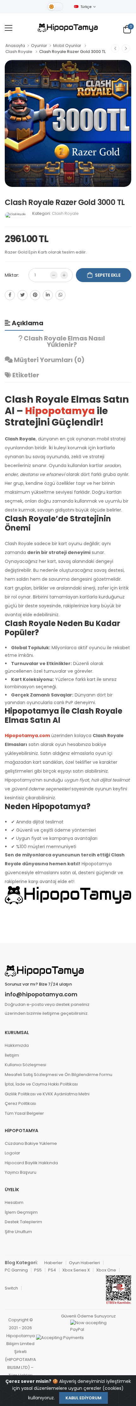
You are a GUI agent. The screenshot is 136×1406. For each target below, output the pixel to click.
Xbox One (106, 1270)
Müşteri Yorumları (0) (48, 359)
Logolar (12, 1153)
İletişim (12, 1055)
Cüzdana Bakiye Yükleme (31, 1143)
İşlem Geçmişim (21, 1212)
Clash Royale (18, 52)
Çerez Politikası (20, 1103)
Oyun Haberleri (84, 1263)
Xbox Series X (76, 1270)
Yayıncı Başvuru (20, 1172)
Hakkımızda (17, 1045)
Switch (11, 1288)
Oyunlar (39, 46)
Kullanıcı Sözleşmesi (25, 1065)
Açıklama (26, 323)
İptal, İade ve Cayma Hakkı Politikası (41, 1084)
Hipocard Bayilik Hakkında (31, 1163)
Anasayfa (15, 46)
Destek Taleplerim (23, 1222)
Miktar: (12, 275)
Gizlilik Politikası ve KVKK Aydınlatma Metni (47, 1094)
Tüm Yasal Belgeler (24, 1113)
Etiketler (25, 375)
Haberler (53, 1263)
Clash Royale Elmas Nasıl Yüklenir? (63, 341)
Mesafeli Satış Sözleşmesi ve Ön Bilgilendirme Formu (58, 1075)
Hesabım (14, 1202)
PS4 (52, 1270)
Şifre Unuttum (18, 1232)
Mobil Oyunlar (67, 46)
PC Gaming (16, 1270)
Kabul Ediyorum (83, 1398)
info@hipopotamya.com (41, 994)
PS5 (38, 1270)
